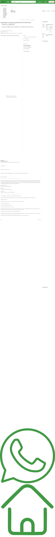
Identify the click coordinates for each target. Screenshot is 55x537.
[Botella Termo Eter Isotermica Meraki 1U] (47, 28)
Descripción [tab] (2, 160)
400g (3, 33)
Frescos (4, 12)
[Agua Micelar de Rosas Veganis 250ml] (43, 26)
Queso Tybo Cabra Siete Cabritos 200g (49, 34)
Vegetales (4, 11)
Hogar (4, 16)
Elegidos (4, 9)
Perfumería (4, 14)
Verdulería (4, 8)
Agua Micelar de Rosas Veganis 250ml (49, 24)
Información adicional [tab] (4, 161)
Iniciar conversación (26, 51)
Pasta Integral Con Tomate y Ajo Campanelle (15, 33)
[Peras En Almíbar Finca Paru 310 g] (51, 31)
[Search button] (35, 2)
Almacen (4, 10)
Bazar (4, 17)
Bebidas (4, 15)
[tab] (21, 160)
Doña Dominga (6, 33)
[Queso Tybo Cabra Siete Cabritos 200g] (43, 36)
